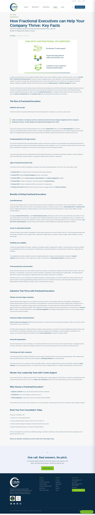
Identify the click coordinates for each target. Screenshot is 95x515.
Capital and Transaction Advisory (45, 486)
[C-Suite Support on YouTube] (14, 504)
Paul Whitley (58, 482)
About (62, 7)
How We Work (46, 7)
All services (41, 480)
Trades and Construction (44, 490)
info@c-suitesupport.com (76, 480)
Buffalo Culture (58, 484)
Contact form (74, 487)
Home (11, 14)
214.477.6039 (74, 482)
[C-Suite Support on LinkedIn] (11, 504)
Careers (57, 490)
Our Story (57, 480)
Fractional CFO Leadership (44, 482)
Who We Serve (35, 7)
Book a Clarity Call (80, 7)
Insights (55, 7)
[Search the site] (72, 7)
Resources (58, 488)
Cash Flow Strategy (43, 484)
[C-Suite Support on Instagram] (20, 504)
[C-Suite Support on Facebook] (17, 504)
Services (26, 7)
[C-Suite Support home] (14, 7)
